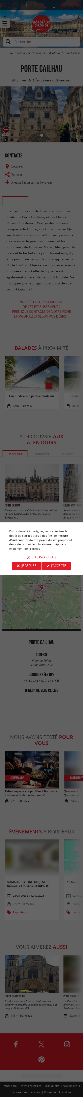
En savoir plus (44, 557)
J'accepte (58, 565)
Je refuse (28, 565)
